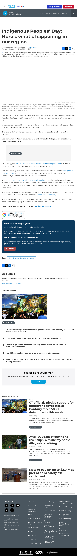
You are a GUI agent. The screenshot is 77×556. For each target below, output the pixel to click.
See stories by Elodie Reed (12, 283)
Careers (30, 531)
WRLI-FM (6, 527)
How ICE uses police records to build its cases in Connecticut (33, 353)
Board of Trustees (34, 519)
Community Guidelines (48, 521)
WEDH (6, 522)
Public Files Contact (9, 529)
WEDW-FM (7, 526)
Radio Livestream (49, 511)
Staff (29, 515)
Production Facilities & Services (65, 529)
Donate (69, 6)
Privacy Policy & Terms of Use (49, 542)
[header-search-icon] (44, 6)
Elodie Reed (32, 47)
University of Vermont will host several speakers (26, 180)
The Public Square (65, 539)
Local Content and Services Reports (65, 534)
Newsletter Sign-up (50, 502)
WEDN (10, 522)
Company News (33, 506)
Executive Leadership (32, 510)
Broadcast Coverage (66, 507)
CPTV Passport (49, 526)
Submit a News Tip (34, 543)
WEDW (15, 522)
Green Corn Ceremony (46, 195)
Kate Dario (32, 479)
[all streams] (74, 13)
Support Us (32, 539)
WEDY (5, 524)
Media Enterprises (34, 527)
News (31, 400)
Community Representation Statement (49, 516)
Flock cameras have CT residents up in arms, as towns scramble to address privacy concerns (39, 361)
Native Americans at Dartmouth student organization (38, 164)
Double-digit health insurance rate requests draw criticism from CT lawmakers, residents (36, 346)
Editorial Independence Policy (64, 524)
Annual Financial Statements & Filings (66, 502)
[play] (5, 13)
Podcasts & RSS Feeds (49, 506)
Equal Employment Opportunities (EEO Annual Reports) (50, 531)
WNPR (13, 526)
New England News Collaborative (21, 258)
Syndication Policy (65, 519)
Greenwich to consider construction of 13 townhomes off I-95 (33, 338)
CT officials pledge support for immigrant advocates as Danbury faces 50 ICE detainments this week (40, 331)
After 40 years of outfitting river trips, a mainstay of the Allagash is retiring (50, 440)
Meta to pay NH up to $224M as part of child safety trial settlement (51, 473)
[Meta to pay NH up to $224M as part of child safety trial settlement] (14, 475)
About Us (31, 502)
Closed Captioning (65, 511)
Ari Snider (32, 446)
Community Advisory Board (35, 523)
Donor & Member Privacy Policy (49, 537)
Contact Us (32, 535)
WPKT (17, 526)
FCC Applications (64, 515)
